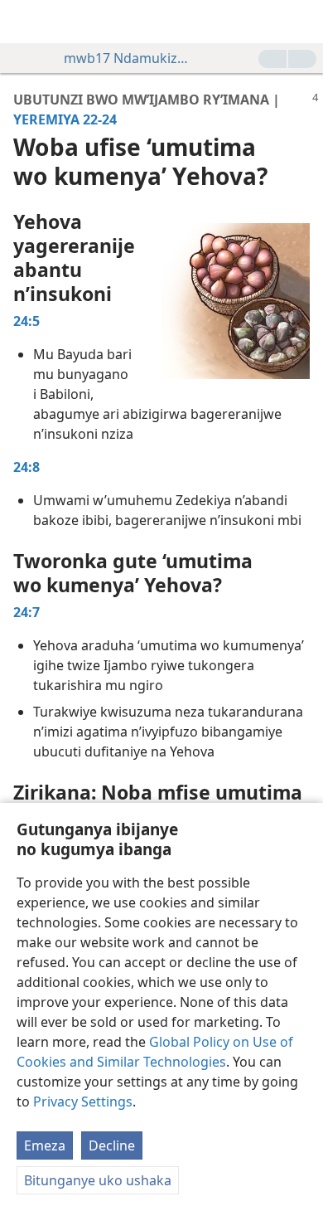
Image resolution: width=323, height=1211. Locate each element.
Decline (112, 1145)
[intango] (24, 21)
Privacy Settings (83, 1101)
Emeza (44, 1145)
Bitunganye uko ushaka (97, 1180)
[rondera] (302, 21)
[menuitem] (24, 21)
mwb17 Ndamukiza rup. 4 (126, 58)
